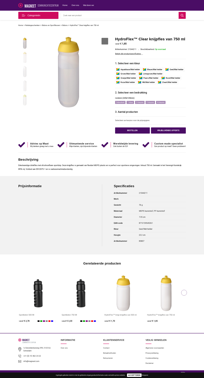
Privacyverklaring (152, 353)
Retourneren (108, 358)
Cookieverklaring (152, 358)
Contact (106, 348)
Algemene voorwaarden (155, 348)
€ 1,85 (152, 321)
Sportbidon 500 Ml (26, 315)
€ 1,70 (109, 321)
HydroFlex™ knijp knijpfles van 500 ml (120, 315)
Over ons (75, 5)
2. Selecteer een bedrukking (131, 92)
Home (65, 5)
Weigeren (145, 375)
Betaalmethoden (109, 353)
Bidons (65, 25)
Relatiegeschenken (32, 25)
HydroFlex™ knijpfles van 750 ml (161, 315)
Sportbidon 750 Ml (69, 315)
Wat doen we (88, 5)
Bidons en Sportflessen (51, 25)
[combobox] (120, 15)
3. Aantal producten (126, 111)
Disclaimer (150, 363)
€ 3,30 (67, 321)
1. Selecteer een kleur (127, 63)
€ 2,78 (24, 321)
